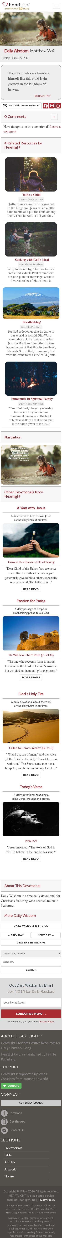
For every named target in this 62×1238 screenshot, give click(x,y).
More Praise (31, 677)
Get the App (17, 1121)
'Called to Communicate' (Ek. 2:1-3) (31, 748)
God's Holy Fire (31, 693)
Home (9, 1176)
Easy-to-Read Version (33, 1209)
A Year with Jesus (31, 508)
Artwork (10, 1169)
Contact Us (16, 1130)
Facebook (15, 1113)
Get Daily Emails (31, 1102)
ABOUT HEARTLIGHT (21, 1036)
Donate (11, 1086)
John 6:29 (31, 841)
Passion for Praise (31, 600)
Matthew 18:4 (42, 96)
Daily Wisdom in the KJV (31, 925)
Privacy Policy (46, 1021)
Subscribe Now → (31, 1013)
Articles (9, 1162)
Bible (8, 1155)
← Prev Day (16, 935)
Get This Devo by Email (24, 105)
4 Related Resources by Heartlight (23, 145)
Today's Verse (31, 786)
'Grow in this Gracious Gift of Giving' (31, 562)
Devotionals (13, 1148)
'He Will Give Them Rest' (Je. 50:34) (31, 655)
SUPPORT (10, 1067)
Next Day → (46, 935)
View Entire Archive (31, 942)
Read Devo (31, 589)
